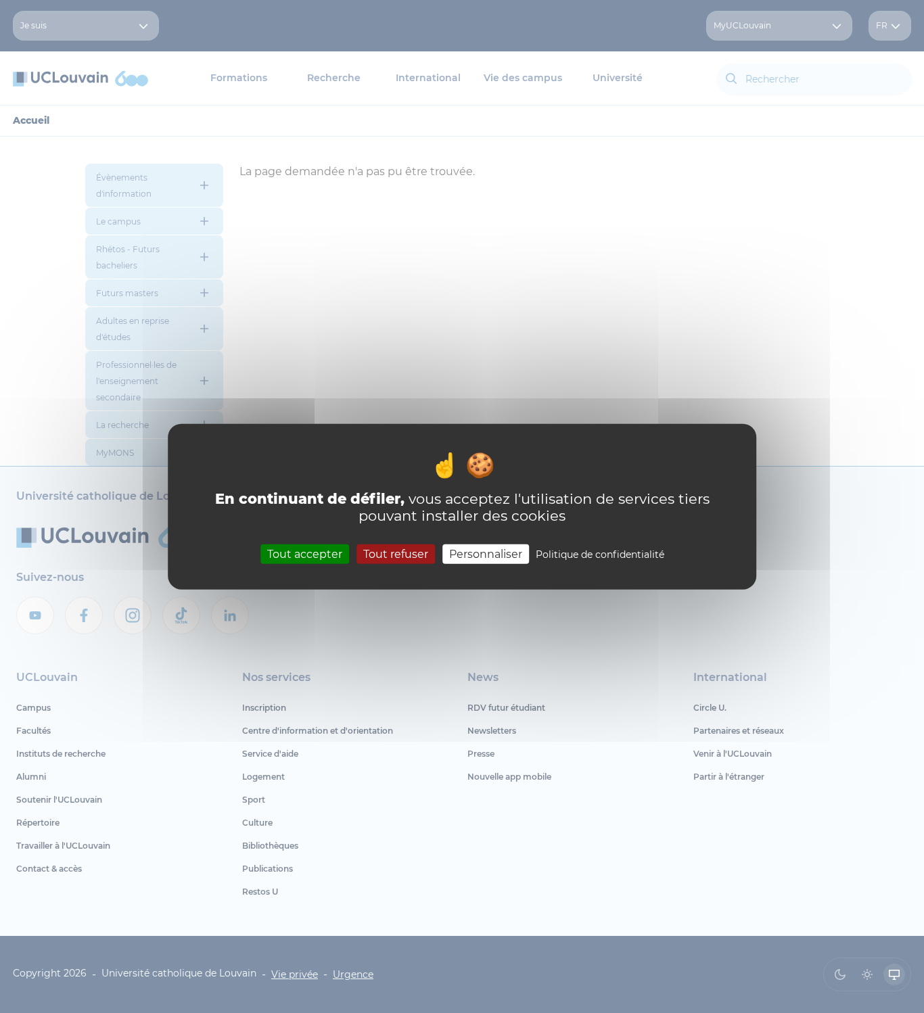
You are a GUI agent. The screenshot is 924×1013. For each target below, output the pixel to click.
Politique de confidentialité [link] (600, 554)
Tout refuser (395, 553)
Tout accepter (304, 553)
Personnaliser (485, 553)
